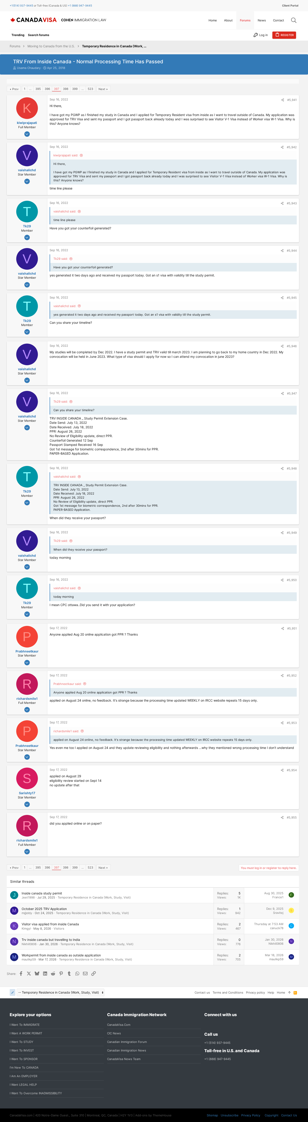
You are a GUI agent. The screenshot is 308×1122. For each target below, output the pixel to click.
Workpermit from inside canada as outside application (61, 955)
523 (90, 89)
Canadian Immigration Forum (127, 1042)
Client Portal (290, 5)
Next (102, 89)
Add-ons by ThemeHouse (153, 1115)
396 (47, 89)
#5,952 (292, 675)
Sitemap (212, 1115)
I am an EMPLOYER (23, 1076)
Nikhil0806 (29, 944)
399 (75, 89)
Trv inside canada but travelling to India (51, 940)
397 (56, 89)
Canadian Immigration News (126, 1050)
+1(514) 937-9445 (21, 5)
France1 (277, 897)
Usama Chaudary (29, 68)
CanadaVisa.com (118, 1024)
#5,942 (292, 147)
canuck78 (276, 928)
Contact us (202, 992)
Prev (15, 89)
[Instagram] (215, 1024)
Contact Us (289, 1115)
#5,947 (292, 393)
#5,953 (292, 723)
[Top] (289, 992)
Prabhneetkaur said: (67, 684)
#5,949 (292, 532)
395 (38, 89)
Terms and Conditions (228, 992)
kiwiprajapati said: (65, 155)
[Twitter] (231, 1024)
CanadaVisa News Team (123, 1059)
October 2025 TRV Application (44, 909)
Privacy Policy (250, 1115)
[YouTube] (239, 1024)
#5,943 (292, 203)
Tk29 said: (60, 258)
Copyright (271, 1115)
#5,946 (292, 346)
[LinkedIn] (223, 1024)
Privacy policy (255, 992)
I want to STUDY (21, 1042)
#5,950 (292, 580)
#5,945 (292, 297)
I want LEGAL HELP (23, 1084)
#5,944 (292, 250)
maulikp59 (29, 959)
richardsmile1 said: (66, 731)
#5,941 (292, 100)
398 (65, 89)
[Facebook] (207, 1024)
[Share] (283, 100)
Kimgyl (26, 928)
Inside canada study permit (42, 893)
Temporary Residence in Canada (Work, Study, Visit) (94, 897)
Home (281, 992)
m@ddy (27, 913)
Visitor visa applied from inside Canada (50, 924)
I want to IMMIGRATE (25, 1024)
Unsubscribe (230, 1115)
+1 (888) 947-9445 (80, 5)
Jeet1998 (28, 897)
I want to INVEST (22, 1050)
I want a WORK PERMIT (26, 1033)
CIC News (114, 1033)
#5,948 (292, 468)
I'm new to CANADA (24, 1067)
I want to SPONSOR (23, 1059)
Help (271, 992)
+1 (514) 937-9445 (217, 1042)
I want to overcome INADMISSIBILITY (36, 1093)
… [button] (30, 89)
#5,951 (292, 628)
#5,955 (292, 817)
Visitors (59, 928)
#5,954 (292, 770)
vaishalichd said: (64, 211)
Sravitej (278, 912)
